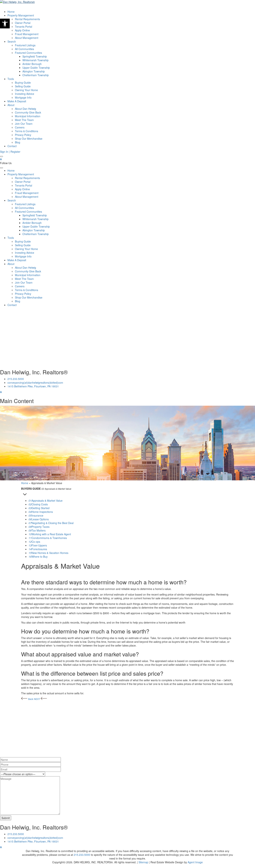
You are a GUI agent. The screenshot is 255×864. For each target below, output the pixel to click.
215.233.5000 (15, 379)
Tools (10, 79)
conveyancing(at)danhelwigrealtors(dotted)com (35, 382)
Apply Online (22, 30)
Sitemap (143, 862)
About (10, 105)
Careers (19, 127)
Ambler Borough (32, 64)
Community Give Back (28, 112)
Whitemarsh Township (35, 60)
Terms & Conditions (26, 131)
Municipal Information (27, 116)
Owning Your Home (26, 90)
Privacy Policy (23, 135)
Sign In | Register (10, 151)
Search (11, 41)
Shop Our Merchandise (28, 138)
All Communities (24, 49)
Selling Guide (23, 86)
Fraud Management (26, 34)
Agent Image (195, 862)
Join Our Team (23, 123)
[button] (5, 23)
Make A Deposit (16, 101)
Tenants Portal (23, 26)
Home (11, 11)
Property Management (20, 15)
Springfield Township (34, 56)
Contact (12, 146)
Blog (17, 142)
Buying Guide (23, 82)
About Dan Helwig (25, 109)
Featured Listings (25, 45)
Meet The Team (24, 120)
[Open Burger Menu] (1, 156)
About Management (26, 38)
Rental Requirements (27, 19)
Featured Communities (28, 53)
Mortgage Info (23, 97)
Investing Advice (24, 94)
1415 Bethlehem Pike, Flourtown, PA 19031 (33, 386)
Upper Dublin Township (36, 67)
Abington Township (33, 71)
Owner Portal (22, 23)
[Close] (1, 167)
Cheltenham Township (35, 75)
